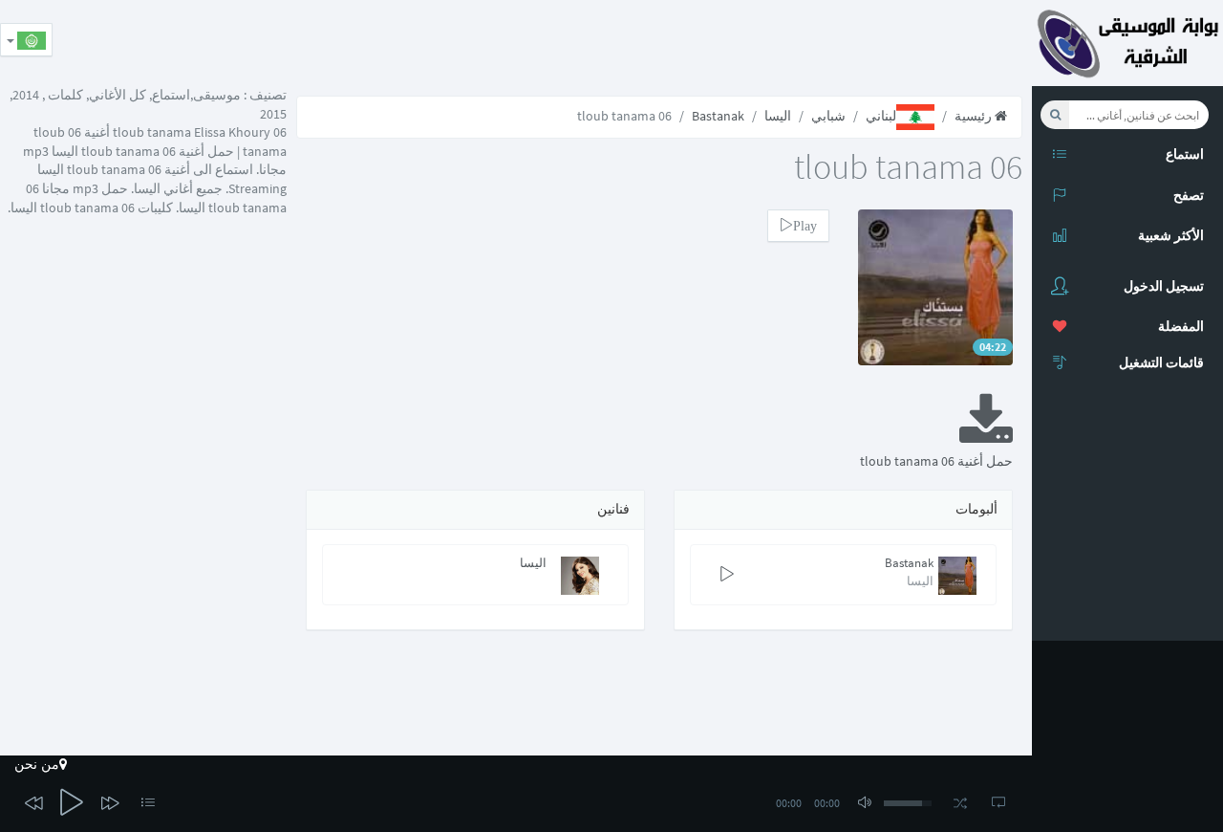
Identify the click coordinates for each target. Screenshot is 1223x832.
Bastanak (718, 115)
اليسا (777, 115)
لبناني (881, 115)
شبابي (828, 115)
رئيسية (975, 115)
